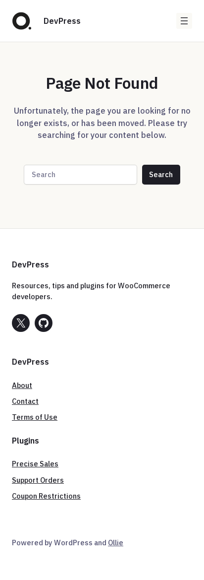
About (22, 385)
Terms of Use (34, 417)
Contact (25, 401)
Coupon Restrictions (46, 496)
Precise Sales (35, 463)
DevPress (62, 20)
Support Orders (38, 480)
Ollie (115, 542)
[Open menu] (184, 21)
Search (161, 174)
